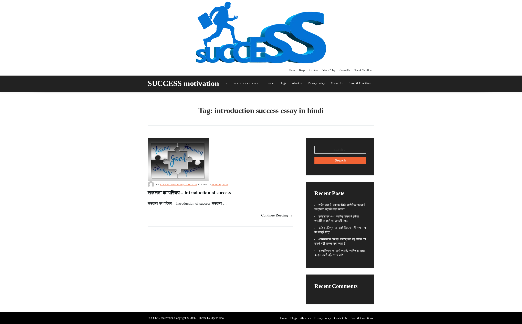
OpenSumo (217, 318)
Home (292, 70)
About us (313, 70)
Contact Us (345, 70)
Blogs (302, 70)
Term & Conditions (363, 70)
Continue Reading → (277, 215)
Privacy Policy (328, 70)
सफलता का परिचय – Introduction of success (189, 192)
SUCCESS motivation (183, 83)
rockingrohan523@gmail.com (178, 184)
